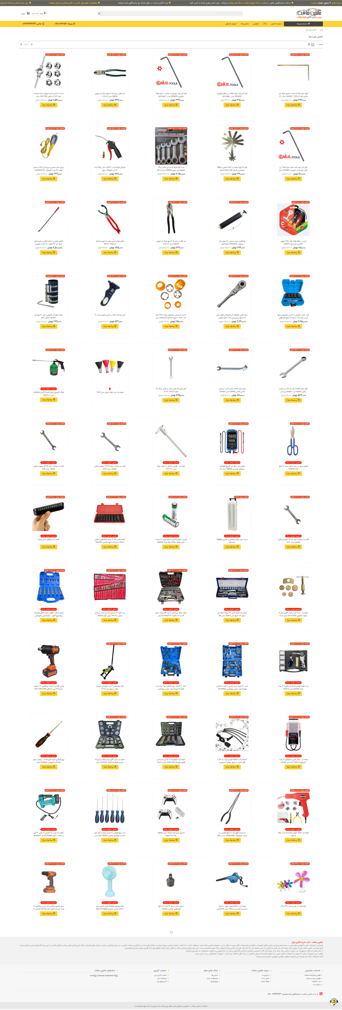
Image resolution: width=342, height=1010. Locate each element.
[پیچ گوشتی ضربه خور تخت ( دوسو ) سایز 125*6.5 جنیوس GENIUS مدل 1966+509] (48, 734)
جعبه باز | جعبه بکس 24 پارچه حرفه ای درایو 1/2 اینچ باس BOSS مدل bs (232, 614)
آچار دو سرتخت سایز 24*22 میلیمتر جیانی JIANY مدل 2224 (109, 468)
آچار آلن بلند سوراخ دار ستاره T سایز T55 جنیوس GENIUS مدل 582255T (171, 95)
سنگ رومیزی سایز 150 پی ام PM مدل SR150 (293, 981)
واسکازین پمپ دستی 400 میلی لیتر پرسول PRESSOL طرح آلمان (232, 242)
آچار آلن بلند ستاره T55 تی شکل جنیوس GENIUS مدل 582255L (232, 95)
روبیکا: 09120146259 (64, 24)
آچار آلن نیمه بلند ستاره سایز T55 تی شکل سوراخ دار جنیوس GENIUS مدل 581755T (293, 170)
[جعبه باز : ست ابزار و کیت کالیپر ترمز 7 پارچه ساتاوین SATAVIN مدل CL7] (293, 588)
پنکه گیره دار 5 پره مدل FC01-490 (293, 906)
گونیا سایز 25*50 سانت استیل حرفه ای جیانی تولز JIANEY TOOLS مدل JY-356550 (293, 96)
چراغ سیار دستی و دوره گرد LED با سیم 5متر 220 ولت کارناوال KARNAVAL (49, 169)
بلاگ (265, 24)
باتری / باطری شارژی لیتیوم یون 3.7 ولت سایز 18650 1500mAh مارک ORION (171, 541)
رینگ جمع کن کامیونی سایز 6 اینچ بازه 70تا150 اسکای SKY (48, 316)
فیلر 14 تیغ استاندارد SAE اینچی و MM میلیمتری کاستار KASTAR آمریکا (232, 169)
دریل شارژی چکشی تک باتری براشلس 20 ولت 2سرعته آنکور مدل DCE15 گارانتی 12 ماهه (48, 909)
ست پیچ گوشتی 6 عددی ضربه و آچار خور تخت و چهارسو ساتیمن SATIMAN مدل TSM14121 (109, 836)
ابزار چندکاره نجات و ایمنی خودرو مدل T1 (109, 315)
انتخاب (320, 44)
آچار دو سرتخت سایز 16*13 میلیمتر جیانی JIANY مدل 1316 (293, 541)
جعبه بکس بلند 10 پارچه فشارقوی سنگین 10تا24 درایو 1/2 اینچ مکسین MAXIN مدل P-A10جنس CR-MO (110, 542)
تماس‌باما (245, 24)
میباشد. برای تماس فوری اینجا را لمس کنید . (228, 3)
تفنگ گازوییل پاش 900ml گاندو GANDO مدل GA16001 (48, 394)
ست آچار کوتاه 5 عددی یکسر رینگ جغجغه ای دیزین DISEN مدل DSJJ (171, 169)
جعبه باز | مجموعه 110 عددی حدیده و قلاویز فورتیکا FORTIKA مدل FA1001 (171, 761)
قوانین (255, 24)
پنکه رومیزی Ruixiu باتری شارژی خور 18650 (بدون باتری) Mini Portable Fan (110, 909)
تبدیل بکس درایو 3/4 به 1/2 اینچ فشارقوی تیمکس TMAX (171, 908)
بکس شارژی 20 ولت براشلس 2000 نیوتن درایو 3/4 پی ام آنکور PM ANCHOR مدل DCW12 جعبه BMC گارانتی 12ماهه (49, 689)
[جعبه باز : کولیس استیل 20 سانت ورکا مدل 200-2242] (171, 441)
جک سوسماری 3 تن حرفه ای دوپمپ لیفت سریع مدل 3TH (110, 687)
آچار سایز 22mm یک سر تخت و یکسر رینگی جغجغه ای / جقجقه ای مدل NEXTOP (293, 391)
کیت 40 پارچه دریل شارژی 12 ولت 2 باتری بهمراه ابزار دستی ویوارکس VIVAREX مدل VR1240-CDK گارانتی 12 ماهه (232, 689)
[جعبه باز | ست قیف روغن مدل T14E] (109, 367)
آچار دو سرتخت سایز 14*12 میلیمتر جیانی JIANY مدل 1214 (48, 468)
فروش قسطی (230, 24)
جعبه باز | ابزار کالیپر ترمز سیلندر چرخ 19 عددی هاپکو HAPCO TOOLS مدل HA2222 (110, 762)
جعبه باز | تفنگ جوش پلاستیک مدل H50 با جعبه (293, 834)
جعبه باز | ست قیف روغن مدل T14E (110, 392)
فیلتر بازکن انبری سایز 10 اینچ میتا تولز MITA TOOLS (110, 242)
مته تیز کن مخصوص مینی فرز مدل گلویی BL (109, 981)
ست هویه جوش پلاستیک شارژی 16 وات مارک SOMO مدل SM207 (293, 687)
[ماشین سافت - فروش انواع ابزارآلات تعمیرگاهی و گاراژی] (308, 13)
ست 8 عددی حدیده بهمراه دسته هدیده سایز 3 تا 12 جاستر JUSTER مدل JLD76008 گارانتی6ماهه (49, 96)
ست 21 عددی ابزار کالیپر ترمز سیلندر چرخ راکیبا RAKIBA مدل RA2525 (171, 981)
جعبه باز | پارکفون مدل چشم (48, 539)
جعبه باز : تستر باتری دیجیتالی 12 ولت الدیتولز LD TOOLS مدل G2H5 (293, 761)
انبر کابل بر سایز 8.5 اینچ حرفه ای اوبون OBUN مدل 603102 (110, 95)
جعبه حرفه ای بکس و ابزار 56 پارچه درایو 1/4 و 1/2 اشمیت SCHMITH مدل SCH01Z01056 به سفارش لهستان (171, 616)
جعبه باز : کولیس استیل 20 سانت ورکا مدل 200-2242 (171, 468)
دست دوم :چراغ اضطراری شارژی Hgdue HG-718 (232, 541)
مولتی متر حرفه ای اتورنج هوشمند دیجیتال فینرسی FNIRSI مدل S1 (232, 468)
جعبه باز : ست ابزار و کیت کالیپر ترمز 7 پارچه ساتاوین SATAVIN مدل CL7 (293, 614)
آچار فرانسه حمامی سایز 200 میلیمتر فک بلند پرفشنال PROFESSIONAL (48, 981)
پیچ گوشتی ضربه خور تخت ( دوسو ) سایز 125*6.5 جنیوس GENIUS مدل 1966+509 (48, 762)
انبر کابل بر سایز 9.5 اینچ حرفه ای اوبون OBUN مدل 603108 (171, 242)
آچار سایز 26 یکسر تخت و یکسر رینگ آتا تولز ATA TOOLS (171, 390)
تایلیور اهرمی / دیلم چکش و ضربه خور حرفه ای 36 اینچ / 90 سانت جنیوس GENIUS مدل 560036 (48, 244)
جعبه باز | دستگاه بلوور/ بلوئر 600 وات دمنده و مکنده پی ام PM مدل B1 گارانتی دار (232, 909)
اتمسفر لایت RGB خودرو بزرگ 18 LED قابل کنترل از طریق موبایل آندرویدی (232, 761)
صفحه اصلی (276, 24)
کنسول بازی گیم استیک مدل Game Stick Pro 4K (171, 834)
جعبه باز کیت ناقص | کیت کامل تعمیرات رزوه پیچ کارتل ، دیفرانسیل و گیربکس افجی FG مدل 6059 (48, 616)
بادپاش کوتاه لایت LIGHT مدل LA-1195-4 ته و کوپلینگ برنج (109, 169)
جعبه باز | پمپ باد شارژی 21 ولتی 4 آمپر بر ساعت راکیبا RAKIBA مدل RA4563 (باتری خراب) (48, 836)
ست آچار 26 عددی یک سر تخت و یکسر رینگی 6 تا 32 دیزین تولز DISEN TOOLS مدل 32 (110, 616)
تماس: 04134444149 (32, 24)
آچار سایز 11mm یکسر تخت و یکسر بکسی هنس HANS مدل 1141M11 (232, 390)
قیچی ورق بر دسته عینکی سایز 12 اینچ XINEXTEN (293, 468)
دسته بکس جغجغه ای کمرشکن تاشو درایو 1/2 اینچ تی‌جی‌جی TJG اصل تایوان (232, 316)
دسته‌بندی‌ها (302, 24)
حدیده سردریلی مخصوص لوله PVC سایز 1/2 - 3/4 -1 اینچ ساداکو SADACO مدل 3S (171, 318)
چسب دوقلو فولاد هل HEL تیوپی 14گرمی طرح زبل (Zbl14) (293, 242)
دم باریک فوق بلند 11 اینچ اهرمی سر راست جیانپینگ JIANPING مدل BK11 (232, 834)
